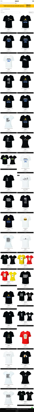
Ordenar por (2, 10)
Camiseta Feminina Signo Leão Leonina (9, 128)
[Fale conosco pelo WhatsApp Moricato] (32, 408)
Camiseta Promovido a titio (25, 108)
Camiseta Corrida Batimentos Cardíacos (25, 248)
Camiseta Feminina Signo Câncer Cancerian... (8, 384)
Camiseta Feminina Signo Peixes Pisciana (8, 248)
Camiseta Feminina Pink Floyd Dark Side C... (25, 148)
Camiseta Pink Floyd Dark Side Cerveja (9, 28)
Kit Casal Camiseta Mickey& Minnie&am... (25, 301)
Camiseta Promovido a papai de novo (25, 128)
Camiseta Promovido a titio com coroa (25, 28)
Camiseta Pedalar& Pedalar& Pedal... (25, 284)
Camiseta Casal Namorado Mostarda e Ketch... (25, 264)
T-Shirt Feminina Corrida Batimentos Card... (25, 384)
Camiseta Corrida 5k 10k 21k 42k (8, 188)
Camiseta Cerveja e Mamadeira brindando (25, 364)
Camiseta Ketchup (25, 344)
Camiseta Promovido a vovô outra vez (25, 48)
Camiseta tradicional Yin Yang (8, 324)
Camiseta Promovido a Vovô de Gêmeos (9, 228)
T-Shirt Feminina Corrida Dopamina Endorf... (8, 404)
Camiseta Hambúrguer (25, 228)
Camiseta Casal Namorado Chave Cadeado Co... (25, 321)
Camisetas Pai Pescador (25, 208)
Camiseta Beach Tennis (8, 148)
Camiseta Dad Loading (25, 68)
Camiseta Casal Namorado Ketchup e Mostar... (8, 281)
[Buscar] (16, 3)
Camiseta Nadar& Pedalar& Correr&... (9, 208)
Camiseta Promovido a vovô (9, 48)
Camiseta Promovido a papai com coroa (9, 108)
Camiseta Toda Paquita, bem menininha (25, 188)
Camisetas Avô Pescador (8, 88)
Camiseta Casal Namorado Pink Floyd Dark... (8, 264)
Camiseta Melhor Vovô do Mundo (8, 344)
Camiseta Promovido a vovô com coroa (25, 88)
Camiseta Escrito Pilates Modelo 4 (8, 364)
